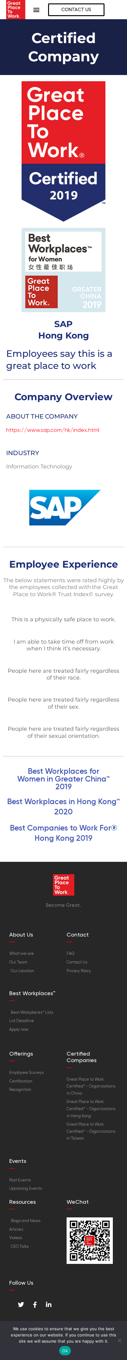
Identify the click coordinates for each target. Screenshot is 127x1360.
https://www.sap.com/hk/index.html (52, 430)
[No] (119, 1340)
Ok (65, 1350)
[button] (36, 10)
